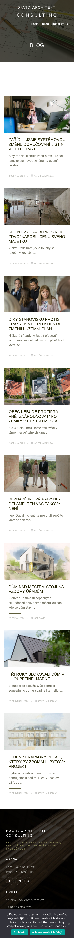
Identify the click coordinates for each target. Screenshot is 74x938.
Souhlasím (19, 932)
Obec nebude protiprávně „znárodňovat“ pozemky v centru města (34, 416)
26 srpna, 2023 (17, 618)
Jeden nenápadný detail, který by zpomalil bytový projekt (37, 762)
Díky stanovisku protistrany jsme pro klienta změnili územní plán (35, 324)
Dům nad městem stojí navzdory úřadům (37, 589)
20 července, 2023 (19, 701)
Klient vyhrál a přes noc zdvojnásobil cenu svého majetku (37, 236)
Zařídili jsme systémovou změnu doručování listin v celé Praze (37, 144)
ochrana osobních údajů (47, 932)
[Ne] (69, 924)
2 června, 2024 (17, 176)
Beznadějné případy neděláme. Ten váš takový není (34, 504)
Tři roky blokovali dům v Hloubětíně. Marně (36, 676)
